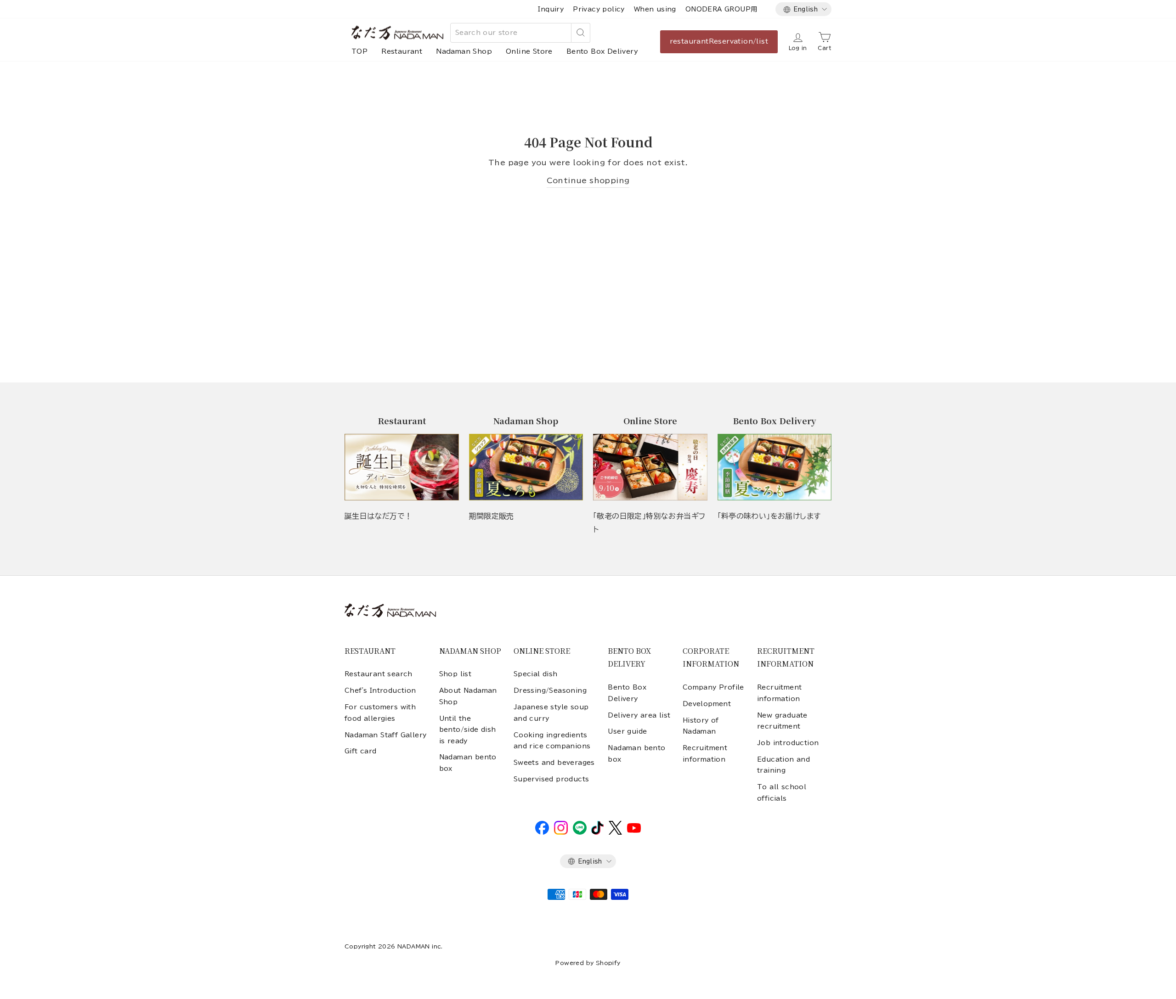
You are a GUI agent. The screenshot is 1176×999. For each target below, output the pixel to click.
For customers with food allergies (380, 712)
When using (655, 9)
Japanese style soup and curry (551, 712)
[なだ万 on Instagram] (561, 832)
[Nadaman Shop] (526, 467)
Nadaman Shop (464, 51)
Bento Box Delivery (602, 51)
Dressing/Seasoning (550, 690)
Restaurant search (379, 674)
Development (707, 704)
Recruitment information (705, 753)
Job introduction (788, 743)
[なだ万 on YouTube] (634, 830)
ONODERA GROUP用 (721, 9)
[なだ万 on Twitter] (615, 832)
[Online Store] (650, 467)
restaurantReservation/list (719, 41)
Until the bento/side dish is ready (467, 729)
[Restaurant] (402, 467)
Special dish (536, 674)
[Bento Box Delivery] (775, 467)
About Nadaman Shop (468, 696)
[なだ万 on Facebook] (542, 832)
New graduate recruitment (782, 721)
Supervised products (551, 779)
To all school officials (781, 792)
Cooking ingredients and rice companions (552, 740)
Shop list (455, 674)
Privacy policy (599, 9)
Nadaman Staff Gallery (385, 735)
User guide (627, 731)
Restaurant (401, 51)
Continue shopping (588, 180)
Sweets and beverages (554, 762)
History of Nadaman (701, 726)
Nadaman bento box (468, 762)
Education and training (783, 765)
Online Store (529, 51)
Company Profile (713, 687)
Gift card (361, 751)
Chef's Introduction (380, 690)
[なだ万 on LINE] (580, 832)
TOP (359, 51)
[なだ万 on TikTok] (597, 832)
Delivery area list (639, 715)
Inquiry (551, 9)
